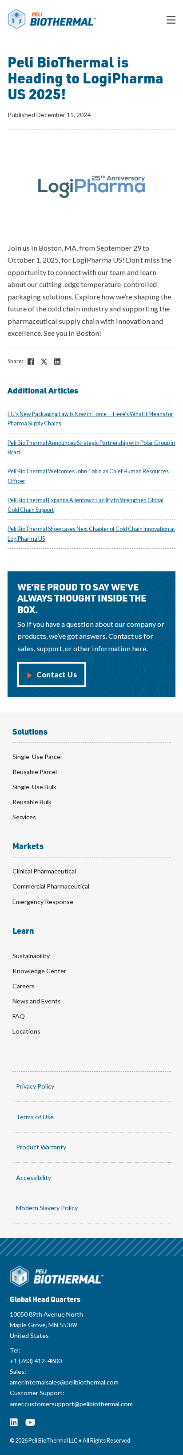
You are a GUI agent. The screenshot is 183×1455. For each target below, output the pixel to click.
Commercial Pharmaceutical (50, 886)
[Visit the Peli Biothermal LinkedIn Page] (14, 1422)
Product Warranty (41, 1147)
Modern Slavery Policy (47, 1207)
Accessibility (33, 1177)
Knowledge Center (39, 971)
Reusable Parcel (34, 771)
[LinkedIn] (57, 361)
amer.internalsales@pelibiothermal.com (64, 1382)
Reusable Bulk (32, 802)
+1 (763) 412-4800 (36, 1361)
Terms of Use (35, 1117)
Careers (23, 986)
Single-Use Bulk (34, 786)
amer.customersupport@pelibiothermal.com (71, 1404)
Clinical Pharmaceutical (44, 871)
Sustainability (31, 956)
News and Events (36, 1001)
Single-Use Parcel (37, 756)
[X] (44, 361)
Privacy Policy (35, 1086)
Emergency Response (42, 901)
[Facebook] (30, 361)
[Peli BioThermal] (57, 1276)
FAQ (18, 1016)
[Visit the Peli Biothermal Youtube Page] (30, 1422)
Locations (26, 1031)
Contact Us (56, 674)
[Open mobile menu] (171, 20)
